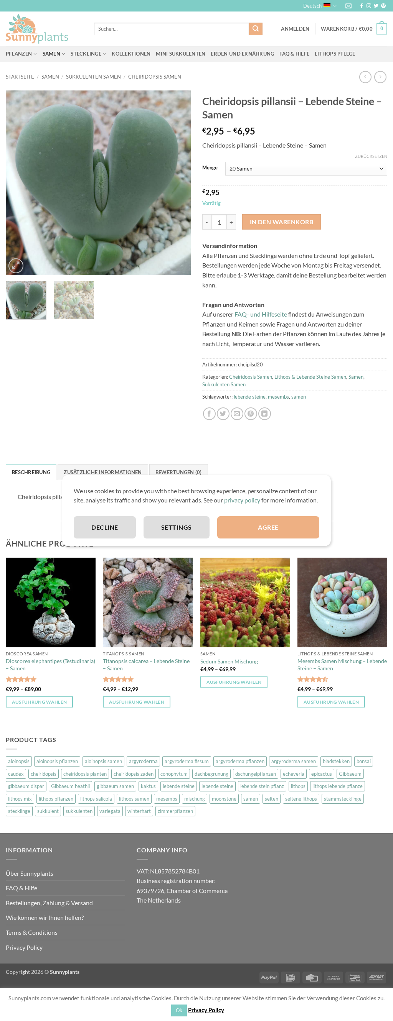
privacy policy (242, 500)
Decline (104, 527)
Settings (176, 527)
